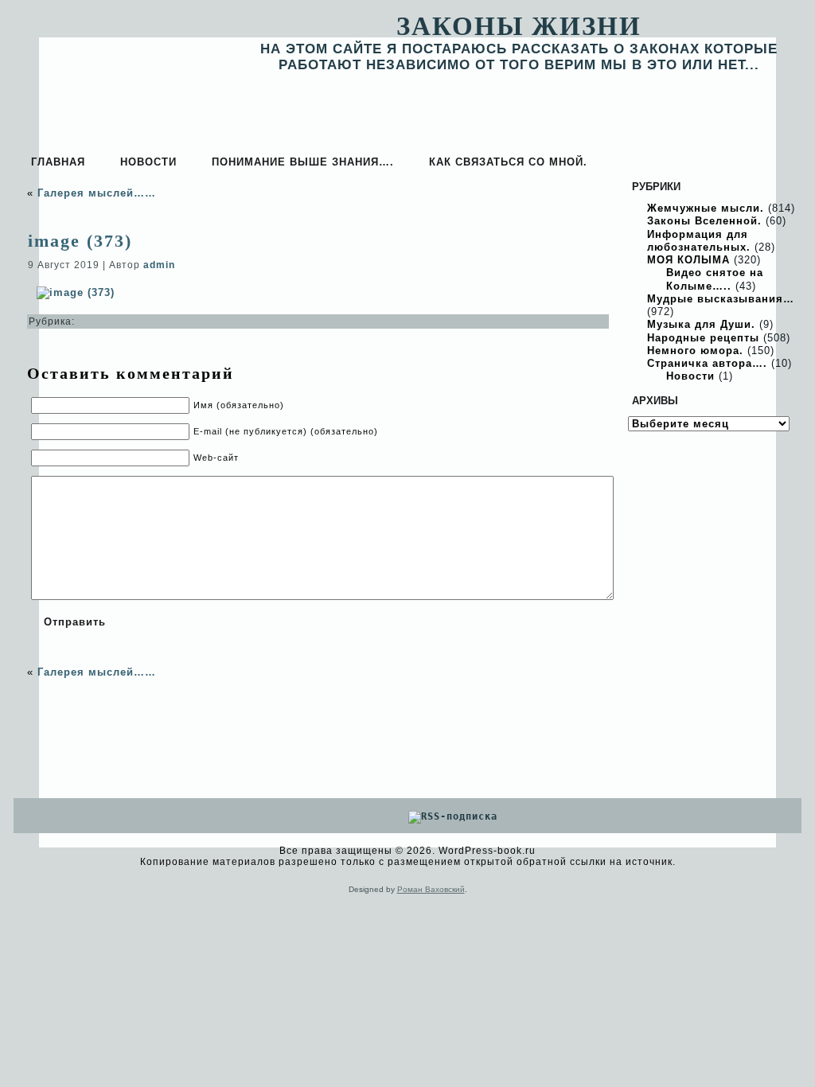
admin (159, 265)
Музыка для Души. (701, 324)
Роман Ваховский (431, 889)
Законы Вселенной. (704, 221)
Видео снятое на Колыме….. (714, 279)
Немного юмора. (695, 350)
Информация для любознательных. (699, 240)
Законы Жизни (518, 26)
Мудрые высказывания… (720, 299)
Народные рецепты (703, 338)
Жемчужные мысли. (705, 208)
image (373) (80, 241)
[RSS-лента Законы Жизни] (781, 858)
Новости (690, 376)
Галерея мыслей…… (96, 193)
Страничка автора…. (707, 363)
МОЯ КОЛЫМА (688, 260)
